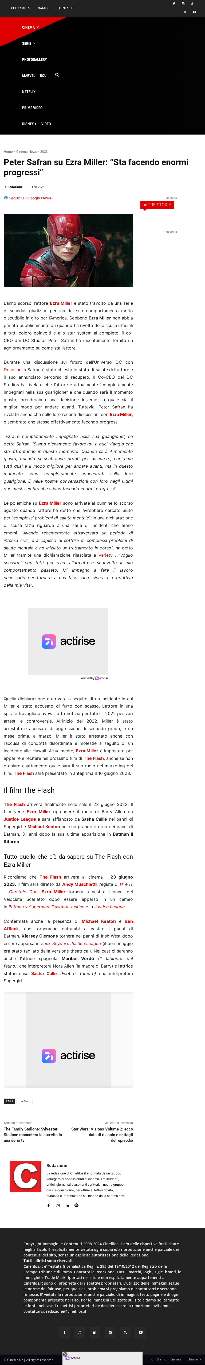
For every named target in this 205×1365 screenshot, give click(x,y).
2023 (44, 151)
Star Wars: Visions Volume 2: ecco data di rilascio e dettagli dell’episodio (102, 1135)
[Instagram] (183, 4)
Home (8, 151)
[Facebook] (174, 4)
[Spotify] (76, 1204)
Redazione (15, 187)
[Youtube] (194, 12)
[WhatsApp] (102, 200)
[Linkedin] (114, 200)
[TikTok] (192, 4)
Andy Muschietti (79, 884)
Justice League (20, 819)
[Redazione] (25, 1185)
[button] (57, 75)
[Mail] (110, 1332)
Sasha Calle (44, 973)
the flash (24, 1101)
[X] (185, 12)
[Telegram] (126, 200)
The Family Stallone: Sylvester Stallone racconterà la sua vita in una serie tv (33, 1135)
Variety (105, 555)
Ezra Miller (61, 303)
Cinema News (26, 151)
